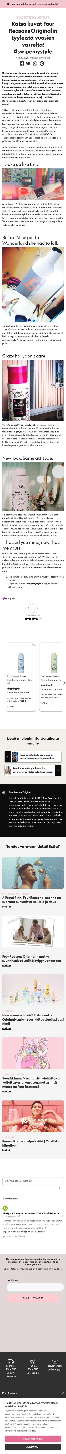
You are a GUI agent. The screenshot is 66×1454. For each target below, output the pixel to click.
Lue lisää (32, 1431)
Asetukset (33, 1447)
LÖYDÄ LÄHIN (55, 1365)
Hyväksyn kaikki (33, 1439)
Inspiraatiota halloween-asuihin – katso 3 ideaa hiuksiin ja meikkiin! (37, 756)
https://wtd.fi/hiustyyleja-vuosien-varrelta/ (24, 1231)
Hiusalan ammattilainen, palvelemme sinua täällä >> (33, 3)
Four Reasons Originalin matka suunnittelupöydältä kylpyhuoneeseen (32, 770)
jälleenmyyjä (55, 1369)
